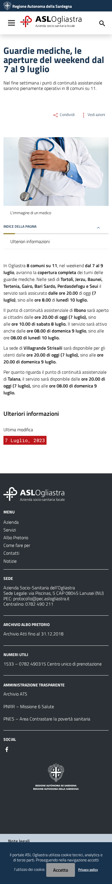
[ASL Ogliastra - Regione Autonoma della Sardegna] (34, 493)
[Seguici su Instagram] (17, 748)
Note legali (19, 841)
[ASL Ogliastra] (7, 6)
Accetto (60, 870)
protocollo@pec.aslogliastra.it (41, 598)
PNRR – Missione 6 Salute (28, 706)
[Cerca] (102, 23)
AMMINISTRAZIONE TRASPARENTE (34, 685)
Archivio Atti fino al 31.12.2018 (33, 633)
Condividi (67, 114)
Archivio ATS (15, 693)
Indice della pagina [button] (19, 226)
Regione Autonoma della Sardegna (42, 6)
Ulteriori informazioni (30, 241)
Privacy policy (88, 869)
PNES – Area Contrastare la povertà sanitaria (46, 718)
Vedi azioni (96, 114)
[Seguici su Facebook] (6, 748)
